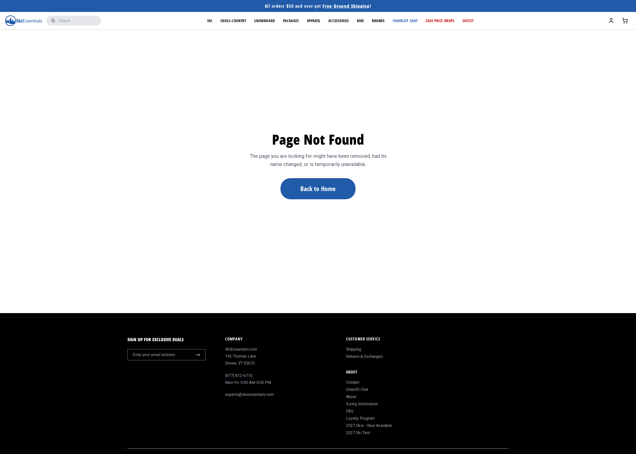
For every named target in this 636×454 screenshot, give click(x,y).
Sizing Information (362, 404)
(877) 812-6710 (238, 375)
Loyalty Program (360, 418)
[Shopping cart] (625, 20)
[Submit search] (52, 21)
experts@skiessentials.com (249, 394)
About (351, 396)
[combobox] (73, 21)
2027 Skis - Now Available (369, 425)
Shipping (353, 349)
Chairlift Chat (357, 389)
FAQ (349, 411)
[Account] (611, 20)
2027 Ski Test (358, 432)
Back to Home (318, 188)
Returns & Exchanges (364, 356)
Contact (352, 382)
